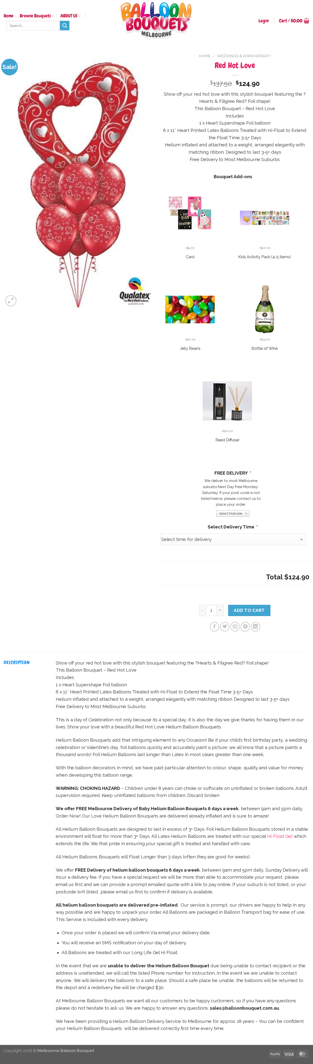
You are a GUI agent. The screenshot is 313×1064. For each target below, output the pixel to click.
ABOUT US (69, 16)
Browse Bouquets (35, 16)
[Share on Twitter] (224, 626)
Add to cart (249, 610)
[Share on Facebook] (214, 626)
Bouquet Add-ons (233, 176)
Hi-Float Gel (279, 836)
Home (8, 16)
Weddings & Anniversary (244, 56)
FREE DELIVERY (232, 473)
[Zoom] (10, 300)
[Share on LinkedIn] (255, 626)
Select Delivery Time (233, 526)
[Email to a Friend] (235, 626)
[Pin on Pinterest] (245, 626)
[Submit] (64, 25)
